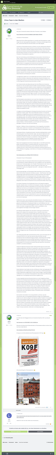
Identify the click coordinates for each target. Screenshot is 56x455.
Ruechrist (47, 311)
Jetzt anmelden (40, 431)
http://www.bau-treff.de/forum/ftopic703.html (26, 330)
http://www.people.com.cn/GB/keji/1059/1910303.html (27, 155)
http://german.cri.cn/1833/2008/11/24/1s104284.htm (27, 322)
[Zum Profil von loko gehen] (9, 415)
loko (9, 419)
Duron (36, 407)
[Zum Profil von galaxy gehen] (4, 23)
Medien (16, 23)
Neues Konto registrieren (16, 431)
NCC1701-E (39, 407)
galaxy (7, 23)
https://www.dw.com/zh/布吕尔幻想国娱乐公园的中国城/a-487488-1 (29, 34)
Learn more (2, 1)
